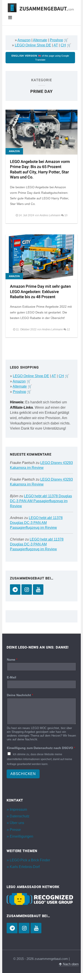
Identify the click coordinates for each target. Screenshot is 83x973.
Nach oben (70, 964)
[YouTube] (38, 589)
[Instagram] (26, 589)
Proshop (56, 40)
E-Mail (11, 677)
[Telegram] (15, 589)
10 (66, 215)
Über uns (17, 823)
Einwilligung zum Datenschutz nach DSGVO (41, 748)
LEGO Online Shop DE (33, 45)
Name (12, 659)
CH (63, 45)
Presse (15, 830)
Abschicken (23, 774)
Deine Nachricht (20, 695)
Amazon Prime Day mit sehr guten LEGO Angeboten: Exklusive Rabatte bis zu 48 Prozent (40, 291)
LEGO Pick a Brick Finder (30, 860)
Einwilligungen (21, 836)
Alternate (40, 40)
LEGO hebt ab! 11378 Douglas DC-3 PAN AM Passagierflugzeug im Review (41, 501)
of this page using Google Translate (40, 57)
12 (68, 329)
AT (56, 45)
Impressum (18, 809)
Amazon (24, 40)
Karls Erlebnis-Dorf (25, 867)
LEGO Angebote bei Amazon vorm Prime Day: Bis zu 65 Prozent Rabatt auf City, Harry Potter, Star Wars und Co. (40, 169)
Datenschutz (19, 816)
